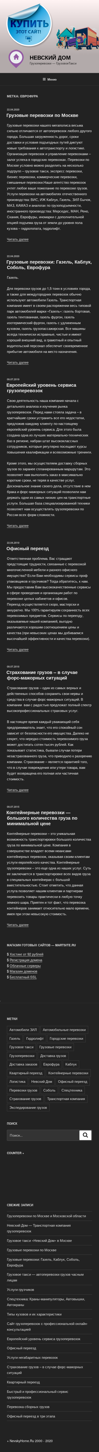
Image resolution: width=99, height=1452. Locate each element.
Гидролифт (35, 1038)
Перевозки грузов (23, 1090)
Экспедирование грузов (28, 1107)
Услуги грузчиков (20, 1289)
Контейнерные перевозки (68, 1072)
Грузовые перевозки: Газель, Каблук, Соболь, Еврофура (49, 264)
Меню (52, 79)
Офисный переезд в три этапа (31, 1416)
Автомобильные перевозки (64, 1029)
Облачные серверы (25, 965)
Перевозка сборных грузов (28, 1406)
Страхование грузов (25, 1098)
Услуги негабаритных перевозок (32, 1357)
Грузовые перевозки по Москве (42, 115)
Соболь (49, 1090)
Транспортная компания (66, 1098)
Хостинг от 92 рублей (26, 954)
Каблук (71, 1064)
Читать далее (18, 239)
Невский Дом (50, 57)
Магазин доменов (23, 971)
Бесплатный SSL (23, 976)
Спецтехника (71, 1090)
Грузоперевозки (21, 1055)
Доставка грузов (53, 1055)
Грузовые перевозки (55, 1046)
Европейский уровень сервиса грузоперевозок (41, 387)
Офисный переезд (27, 548)
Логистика (17, 1081)
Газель (14, 1038)
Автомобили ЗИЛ (23, 1029)
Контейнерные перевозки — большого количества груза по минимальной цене (41, 818)
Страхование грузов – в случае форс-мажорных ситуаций (42, 675)
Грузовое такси (21, 1046)
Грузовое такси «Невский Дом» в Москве (39, 1240)
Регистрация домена (26, 959)
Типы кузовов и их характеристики (34, 1314)
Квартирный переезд (25, 1072)
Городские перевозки (66, 1038)
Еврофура (51, 1064)
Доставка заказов (23, 1064)
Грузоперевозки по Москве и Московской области (46, 1215)
